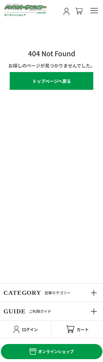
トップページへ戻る (51, 81)
